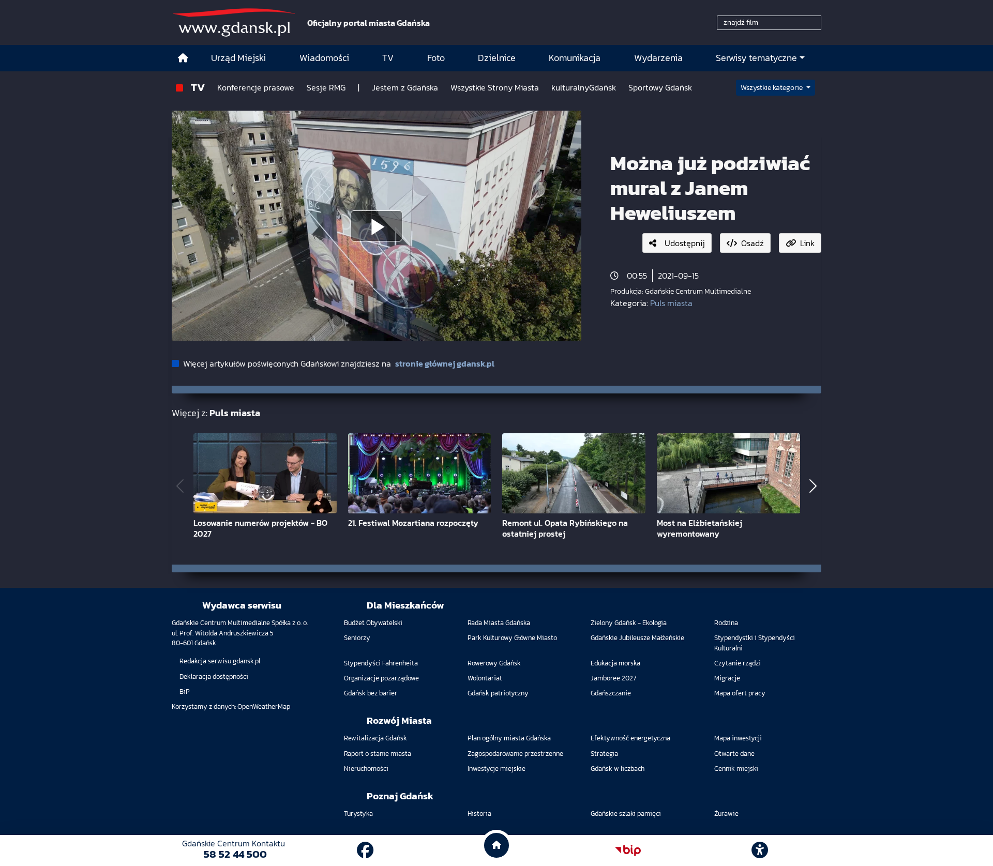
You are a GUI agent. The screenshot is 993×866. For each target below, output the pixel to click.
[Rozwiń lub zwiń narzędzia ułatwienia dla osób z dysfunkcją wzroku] (759, 850)
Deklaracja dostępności (213, 676)
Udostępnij (685, 243)
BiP (184, 691)
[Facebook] (365, 850)
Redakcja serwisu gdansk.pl (219, 661)
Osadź (752, 243)
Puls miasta (671, 303)
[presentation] (180, 486)
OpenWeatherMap (263, 706)
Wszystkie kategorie (772, 87)
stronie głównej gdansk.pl (444, 363)
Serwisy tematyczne (756, 58)
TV (198, 87)
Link (807, 243)
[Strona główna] (183, 58)
